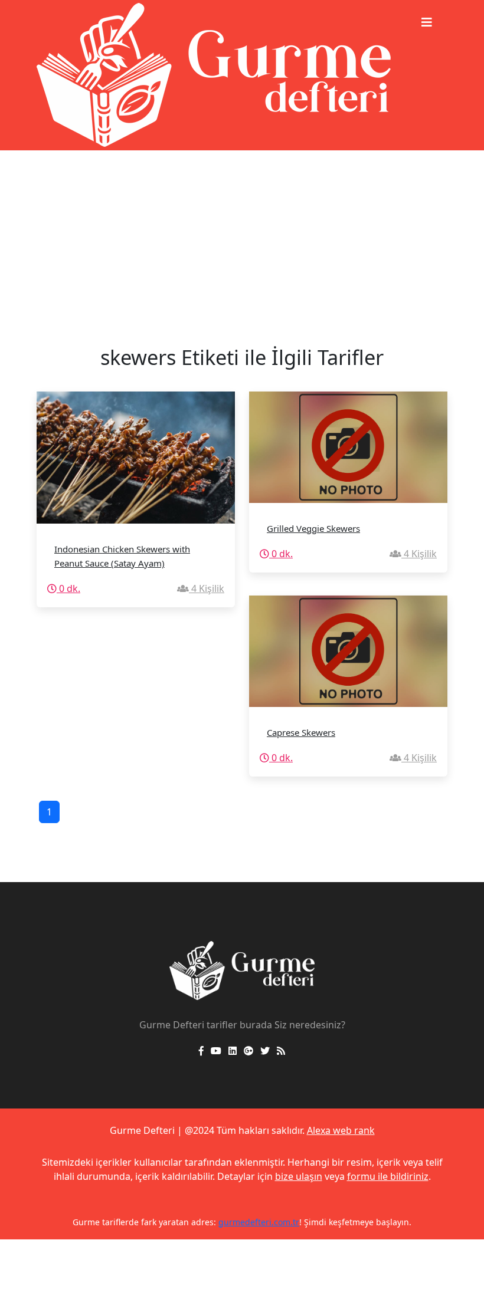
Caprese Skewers (301, 732)
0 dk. (68, 588)
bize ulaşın (298, 1176)
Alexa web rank (341, 1130)
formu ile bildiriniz (388, 1176)
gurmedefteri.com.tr (258, 1222)
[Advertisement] (242, 238)
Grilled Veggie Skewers (313, 528)
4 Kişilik (206, 588)
